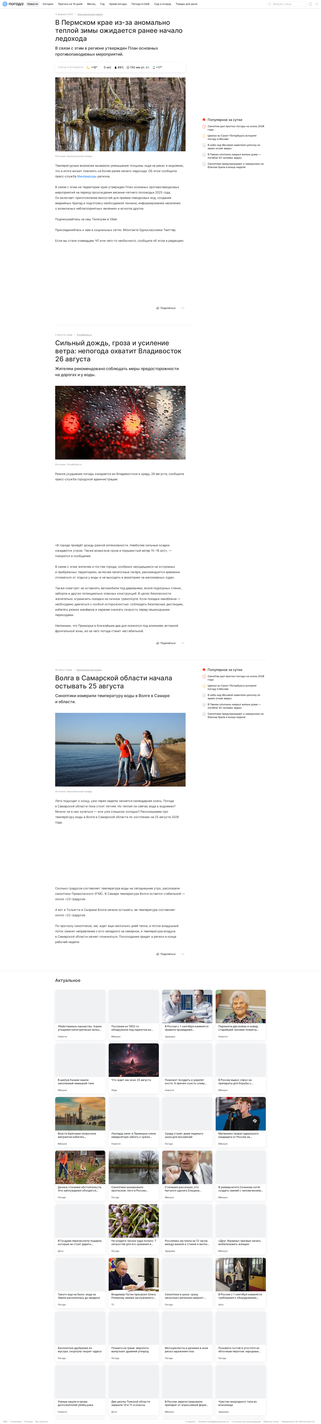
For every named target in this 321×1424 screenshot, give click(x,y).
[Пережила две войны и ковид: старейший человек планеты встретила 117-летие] (241, 1015)
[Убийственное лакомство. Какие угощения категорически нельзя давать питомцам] (80, 1015)
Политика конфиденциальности (213, 1421)
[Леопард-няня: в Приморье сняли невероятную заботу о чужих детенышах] (134, 1122)
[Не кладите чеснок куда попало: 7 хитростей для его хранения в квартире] (134, 1229)
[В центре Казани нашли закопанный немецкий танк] (80, 1068)
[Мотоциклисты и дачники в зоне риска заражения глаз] (187, 1336)
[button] (120, 114)
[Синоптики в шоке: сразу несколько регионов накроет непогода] (187, 1283)
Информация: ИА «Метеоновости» (298, 1421)
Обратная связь (271, 1421)
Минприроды (87, 176)
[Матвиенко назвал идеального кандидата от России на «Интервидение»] (241, 1122)
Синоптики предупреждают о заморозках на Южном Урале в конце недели (236, 165)
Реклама (28, 1421)
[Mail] (5, 4)
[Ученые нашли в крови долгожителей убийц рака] (80, 1390)
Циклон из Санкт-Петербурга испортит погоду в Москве (232, 137)
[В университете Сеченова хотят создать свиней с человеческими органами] (241, 1176)
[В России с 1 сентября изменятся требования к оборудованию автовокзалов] (241, 1283)
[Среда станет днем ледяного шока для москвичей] (187, 1122)
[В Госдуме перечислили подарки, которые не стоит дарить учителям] (80, 1229)
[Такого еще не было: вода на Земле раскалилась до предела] (80, 1283)
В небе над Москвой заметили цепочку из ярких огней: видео (234, 146)
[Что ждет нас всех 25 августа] (134, 1068)
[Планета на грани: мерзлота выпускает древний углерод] (134, 1336)
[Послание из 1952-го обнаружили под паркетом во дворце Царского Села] (134, 1015)
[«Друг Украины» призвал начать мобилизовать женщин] (241, 1229)
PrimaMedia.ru (84, 334)
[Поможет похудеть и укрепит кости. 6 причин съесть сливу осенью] (187, 1068)
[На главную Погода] (15, 4)
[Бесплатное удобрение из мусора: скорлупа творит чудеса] (80, 1336)
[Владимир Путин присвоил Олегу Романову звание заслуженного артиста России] (134, 1283)
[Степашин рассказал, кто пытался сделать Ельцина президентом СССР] (187, 1176)
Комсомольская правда (90, 14)
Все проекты (41, 1421)
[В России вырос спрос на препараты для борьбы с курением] (241, 1068)
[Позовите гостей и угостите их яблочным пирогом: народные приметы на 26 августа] (241, 1336)
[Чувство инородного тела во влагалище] (241, 1390)
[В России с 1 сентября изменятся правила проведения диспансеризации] (187, 1015)
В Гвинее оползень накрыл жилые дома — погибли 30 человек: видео (234, 156)
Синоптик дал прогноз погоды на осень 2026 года (236, 128)
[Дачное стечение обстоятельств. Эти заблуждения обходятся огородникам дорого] (80, 1176)
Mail (5, 1421)
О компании (16, 1421)
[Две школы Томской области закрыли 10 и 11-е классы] (134, 1390)
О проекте (190, 1421)
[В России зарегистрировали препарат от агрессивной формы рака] (187, 1390)
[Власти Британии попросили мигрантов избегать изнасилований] (80, 1122)
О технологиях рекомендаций (246, 1421)
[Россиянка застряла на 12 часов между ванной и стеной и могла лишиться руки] (187, 1229)
